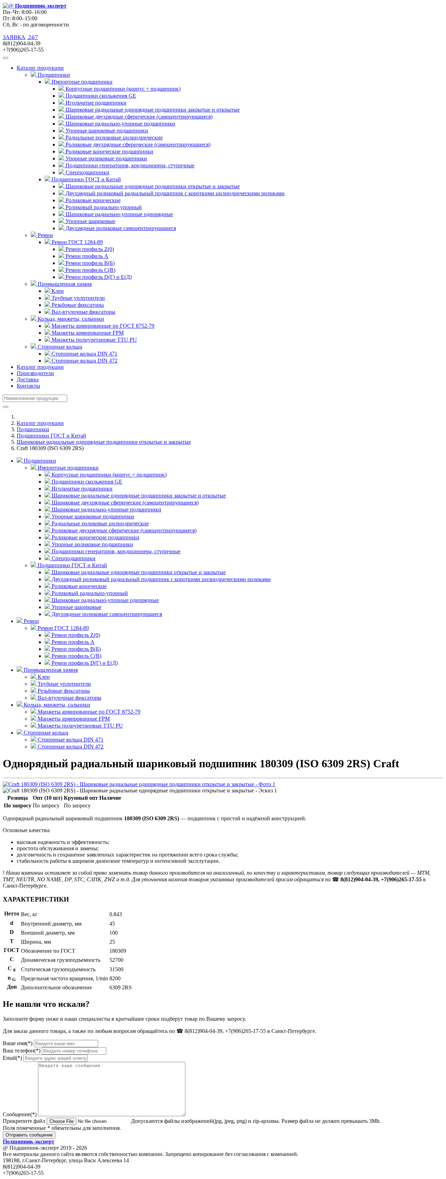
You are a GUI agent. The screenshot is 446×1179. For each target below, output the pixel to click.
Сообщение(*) (20, 1114)
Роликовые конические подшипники (108, 151)
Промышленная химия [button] (64, 284)
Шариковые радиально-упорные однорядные (118, 214)
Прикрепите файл (24, 1121)
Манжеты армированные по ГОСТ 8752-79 (102, 326)
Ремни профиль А (86, 256)
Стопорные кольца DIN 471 (83, 354)
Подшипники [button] (53, 75)
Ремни (30, 621)
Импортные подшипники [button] (81, 82)
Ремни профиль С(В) (89, 270)
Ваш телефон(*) (21, 1051)
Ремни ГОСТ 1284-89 (62, 628)
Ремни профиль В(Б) (89, 263)
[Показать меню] (5, 58)
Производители (35, 373)
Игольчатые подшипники (95, 103)
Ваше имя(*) (17, 1043)
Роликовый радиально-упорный (103, 207)
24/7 (32, 37)
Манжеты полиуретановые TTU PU (93, 340)
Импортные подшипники (67, 468)
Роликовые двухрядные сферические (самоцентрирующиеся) (137, 144)
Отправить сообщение (29, 1135)
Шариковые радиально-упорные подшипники (119, 124)
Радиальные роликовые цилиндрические (113, 137)
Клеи (57, 291)
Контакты (28, 386)
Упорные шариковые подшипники (106, 131)
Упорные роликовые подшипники (105, 158)
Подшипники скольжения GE (100, 96)
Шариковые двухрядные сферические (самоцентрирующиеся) (138, 117)
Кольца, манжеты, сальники (56, 705)
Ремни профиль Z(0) (89, 249)
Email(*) (12, 1058)
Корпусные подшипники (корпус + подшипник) (122, 89)
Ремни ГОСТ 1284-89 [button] (76, 242)
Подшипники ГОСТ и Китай (51, 436)
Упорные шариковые (89, 221)
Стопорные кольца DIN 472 (83, 361)
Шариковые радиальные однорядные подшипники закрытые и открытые (152, 110)
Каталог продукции (40, 367)
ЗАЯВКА (14, 37)
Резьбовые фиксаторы (77, 305)
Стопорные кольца (45, 733)
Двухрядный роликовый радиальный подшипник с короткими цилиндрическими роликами (174, 193)
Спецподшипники (86, 172)
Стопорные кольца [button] (59, 347)
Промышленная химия (50, 670)
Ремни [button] (44, 235)
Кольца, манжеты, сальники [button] (70, 319)
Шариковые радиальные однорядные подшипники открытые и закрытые (152, 186)
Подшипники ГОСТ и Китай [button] (85, 179)
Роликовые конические (92, 200)
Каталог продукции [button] (40, 68)
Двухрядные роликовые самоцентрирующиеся (120, 228)
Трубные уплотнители (77, 298)
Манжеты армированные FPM (87, 333)
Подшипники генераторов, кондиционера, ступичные (129, 165)
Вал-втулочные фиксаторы (82, 312)
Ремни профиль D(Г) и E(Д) (98, 277)
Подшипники (33, 429)
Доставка (28, 379)
